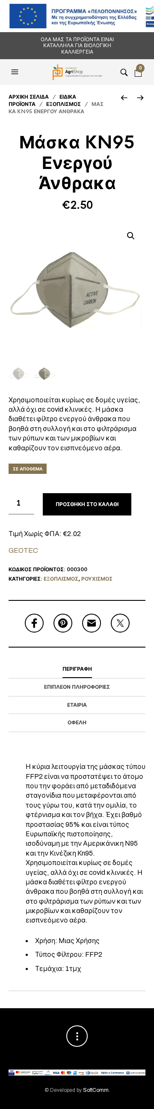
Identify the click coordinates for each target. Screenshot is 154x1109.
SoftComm (96, 1090)
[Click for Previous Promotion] (123, 97)
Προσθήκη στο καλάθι (87, 504)
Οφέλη (77, 722)
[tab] (77, 669)
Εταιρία (77, 705)
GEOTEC (23, 550)
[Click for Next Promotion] (140, 97)
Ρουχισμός (97, 579)
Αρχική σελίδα (29, 96)
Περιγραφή (77, 669)
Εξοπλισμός (63, 104)
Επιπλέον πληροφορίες (77, 687)
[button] (16, 72)
